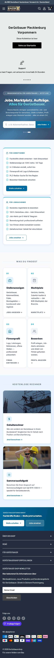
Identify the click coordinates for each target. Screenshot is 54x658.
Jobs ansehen (15, 238)
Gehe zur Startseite (27, 45)
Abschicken (11, 597)
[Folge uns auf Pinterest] (18, 618)
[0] (49, 8)
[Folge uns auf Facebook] (4, 618)
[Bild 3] (30, 132)
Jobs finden (42, 125)
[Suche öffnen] (39, 8)
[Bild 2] (27, 132)
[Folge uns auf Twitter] (9, 618)
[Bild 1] (23, 132)
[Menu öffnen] (4, 9)
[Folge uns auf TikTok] (23, 618)
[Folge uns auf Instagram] (14, 618)
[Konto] (44, 8)
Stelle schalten (15, 188)
